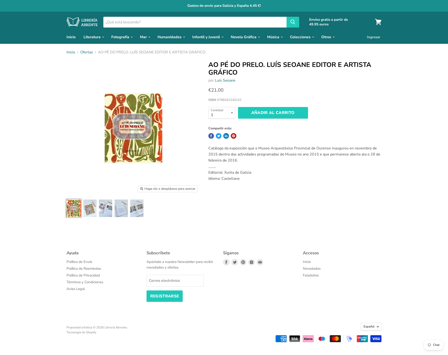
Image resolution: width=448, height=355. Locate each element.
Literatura (93, 36)
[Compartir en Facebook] (211, 136)
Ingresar (373, 36)
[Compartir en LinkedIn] (226, 136)
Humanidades (170, 36)
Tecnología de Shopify (81, 332)
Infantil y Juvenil (206, 36)
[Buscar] (293, 22)
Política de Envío (79, 261)
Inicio (71, 36)
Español (369, 326)
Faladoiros (311, 275)
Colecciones (301, 36)
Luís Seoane (225, 80)
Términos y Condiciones (84, 282)
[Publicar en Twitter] (218, 136)
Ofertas (86, 52)
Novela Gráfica (244, 36)
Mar (144, 36)
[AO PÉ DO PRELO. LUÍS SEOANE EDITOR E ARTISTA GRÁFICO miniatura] (73, 208)
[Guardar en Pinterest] (233, 136)
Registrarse (164, 296)
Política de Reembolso (83, 268)
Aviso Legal (75, 288)
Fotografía (120, 36)
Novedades (312, 268)
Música (273, 36)
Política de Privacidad (83, 275)
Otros (326, 36)
